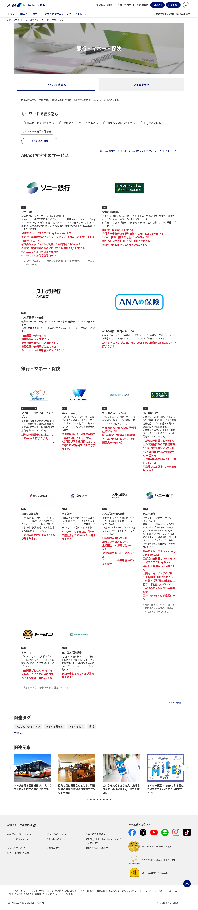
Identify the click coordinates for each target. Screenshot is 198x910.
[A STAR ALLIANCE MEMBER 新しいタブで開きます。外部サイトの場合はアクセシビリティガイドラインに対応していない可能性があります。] (25, 902)
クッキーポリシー (39, 891)
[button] (186, 5)
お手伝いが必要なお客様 (164, 13)
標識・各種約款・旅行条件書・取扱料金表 (27, 894)
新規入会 (158, 5)
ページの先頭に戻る (187, 883)
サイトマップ (145, 891)
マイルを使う (76, 726)
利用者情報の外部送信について (63, 891)
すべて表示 (19, 732)
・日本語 (105, 5)
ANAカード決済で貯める (40, 123)
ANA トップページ (14, 20)
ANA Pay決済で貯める (39, 131)
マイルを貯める (54, 726)
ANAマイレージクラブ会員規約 (61, 894)
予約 (120, 5)
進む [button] (184, 768)
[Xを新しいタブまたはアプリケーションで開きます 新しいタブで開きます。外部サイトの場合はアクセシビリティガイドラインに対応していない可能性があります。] (143, 832)
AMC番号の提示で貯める (121, 123)
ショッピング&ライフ (56, 14)
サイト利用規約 (86, 891)
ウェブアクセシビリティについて (122, 891)
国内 (22, 14)
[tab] (56, 84)
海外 (35, 14)
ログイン (174, 5)
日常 (91, 726)
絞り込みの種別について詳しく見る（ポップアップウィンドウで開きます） (137, 150)
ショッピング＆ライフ (27, 726)
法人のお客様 (182, 13)
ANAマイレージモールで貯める (80, 123)
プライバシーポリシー (18, 891)
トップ (11, 14)
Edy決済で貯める (153, 123)
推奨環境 (101, 891)
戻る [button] (14, 768)
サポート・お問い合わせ (137, 5)
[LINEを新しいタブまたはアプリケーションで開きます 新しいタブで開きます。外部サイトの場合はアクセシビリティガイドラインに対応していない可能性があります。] (165, 832)
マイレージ (81, 14)
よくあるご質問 (173, 703)
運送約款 (158, 891)
